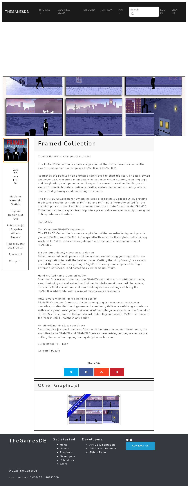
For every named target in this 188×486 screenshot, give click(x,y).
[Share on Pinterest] (117, 372)
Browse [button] (44, 9)
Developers (67, 456)
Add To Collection (16, 177)
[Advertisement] (94, 49)
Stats (63, 464)
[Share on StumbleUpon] (101, 372)
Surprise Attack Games (16, 233)
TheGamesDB (17, 12)
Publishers (67, 460)
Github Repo (97, 452)
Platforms (66, 452)
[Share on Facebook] (86, 372)
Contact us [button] (140, 445)
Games (64, 448)
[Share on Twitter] (71, 372)
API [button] (121, 9)
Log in (163, 11)
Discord (89, 9)
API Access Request (102, 448)
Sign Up (175, 11)
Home (64, 444)
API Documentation (102, 444)
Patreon (107, 9)
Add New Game (64, 11)
